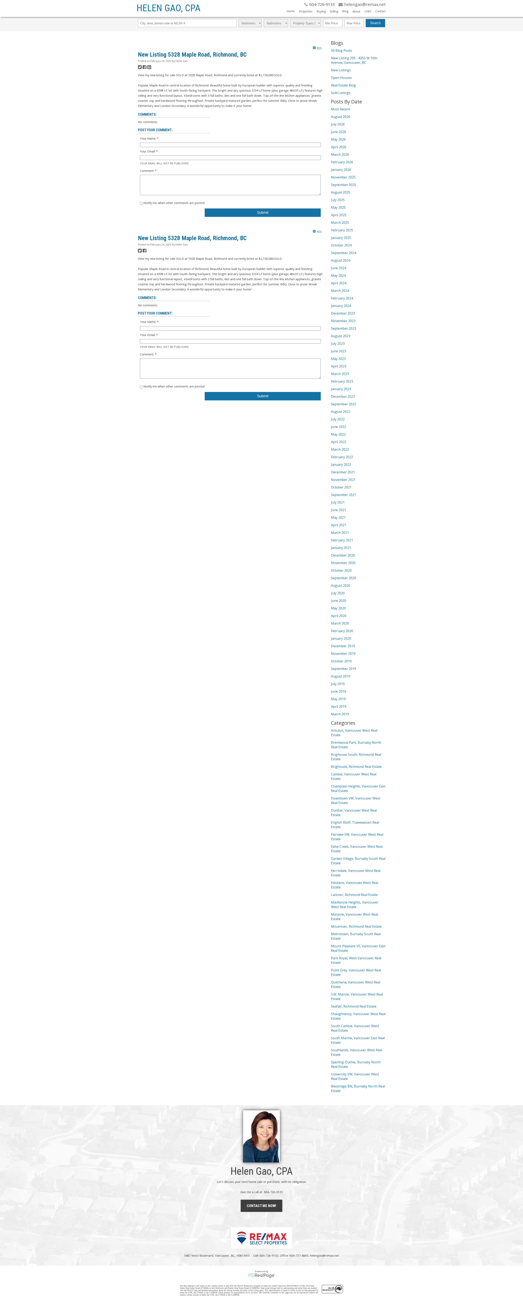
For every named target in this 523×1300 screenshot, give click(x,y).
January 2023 (341, 389)
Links (367, 11)
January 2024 (341, 305)
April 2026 (338, 147)
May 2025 (338, 207)
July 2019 (338, 684)
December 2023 (343, 313)
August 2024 (340, 260)
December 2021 (343, 472)
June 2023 (338, 351)
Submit (262, 213)
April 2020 (338, 616)
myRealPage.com (261, 1276)
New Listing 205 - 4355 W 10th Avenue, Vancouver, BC (354, 60)
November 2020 (343, 563)
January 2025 (341, 237)
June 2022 (338, 426)
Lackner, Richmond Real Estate (354, 894)
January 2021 (341, 547)
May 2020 (338, 608)
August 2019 (340, 676)
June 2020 (338, 600)
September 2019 (343, 668)
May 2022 (338, 434)
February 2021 (342, 540)
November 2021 (343, 479)
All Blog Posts (341, 50)
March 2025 (340, 222)
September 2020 (343, 578)
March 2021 (340, 532)
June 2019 (338, 691)
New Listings (341, 70)
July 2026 (338, 124)
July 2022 (338, 419)
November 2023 (343, 321)
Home (291, 11)
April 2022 (338, 442)
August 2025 (340, 192)
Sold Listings (340, 93)
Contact (380, 11)
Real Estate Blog (343, 85)
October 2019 (341, 661)
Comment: (147, 171)
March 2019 (340, 714)
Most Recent (340, 109)
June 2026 (338, 132)
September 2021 (343, 495)
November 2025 (343, 177)
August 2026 (340, 116)
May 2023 (338, 358)
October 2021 (341, 487)
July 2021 (338, 502)
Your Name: (148, 138)
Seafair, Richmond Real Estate (353, 1006)
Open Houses (341, 77)
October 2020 (341, 570)
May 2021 (338, 517)
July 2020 (338, 593)
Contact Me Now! (261, 1206)
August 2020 (340, 585)
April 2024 (338, 283)
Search (375, 23)
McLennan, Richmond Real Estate (356, 926)
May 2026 (338, 139)
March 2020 (340, 623)
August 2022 (340, 411)
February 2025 (342, 230)
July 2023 (338, 343)
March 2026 (340, 154)
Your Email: (148, 151)
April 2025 (338, 215)
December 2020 (343, 555)
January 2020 (341, 638)
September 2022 (343, 404)
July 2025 (338, 200)
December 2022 (343, 396)
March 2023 (340, 374)
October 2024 (341, 245)
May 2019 (338, 699)
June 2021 (338, 510)
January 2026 (341, 169)
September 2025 (343, 185)
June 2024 (338, 268)
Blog (345, 11)
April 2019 (338, 706)
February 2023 (342, 381)
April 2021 (338, 525)
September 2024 (343, 253)
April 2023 (338, 366)
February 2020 (342, 631)
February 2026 (342, 162)
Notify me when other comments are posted (174, 203)
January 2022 (341, 464)
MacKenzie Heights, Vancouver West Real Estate (354, 904)
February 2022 (342, 457)
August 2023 (340, 336)
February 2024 (342, 298)
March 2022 (340, 449)
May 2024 (338, 275)
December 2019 (343, 646)
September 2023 (343, 328)
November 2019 (343, 653)
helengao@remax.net (324, 1255)
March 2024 (340, 290)
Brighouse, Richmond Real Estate (356, 766)
